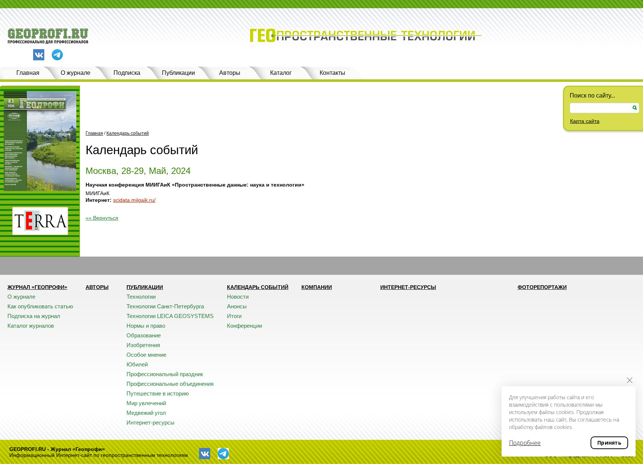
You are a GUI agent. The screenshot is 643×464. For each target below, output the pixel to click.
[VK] (38, 54)
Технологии (141, 296)
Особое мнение (146, 355)
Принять (609, 442)
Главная (27, 73)
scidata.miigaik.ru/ (134, 200)
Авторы (229, 73)
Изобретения (143, 345)
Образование (144, 335)
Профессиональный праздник (165, 374)
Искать (635, 107)
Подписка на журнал (33, 316)
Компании (316, 287)
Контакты (332, 73)
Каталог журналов (30, 325)
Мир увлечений (146, 403)
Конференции (244, 325)
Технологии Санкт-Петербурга (165, 306)
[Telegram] (57, 55)
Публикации (178, 73)
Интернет (98, 200)
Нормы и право (146, 325)
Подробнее (525, 442)
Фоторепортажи (542, 287)
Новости (238, 296)
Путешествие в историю (158, 393)
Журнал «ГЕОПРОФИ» (37, 287)
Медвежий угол (146, 413)
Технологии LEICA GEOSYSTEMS (170, 316)
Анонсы (237, 306)
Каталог (281, 73)
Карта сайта (584, 121)
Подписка (126, 73)
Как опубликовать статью (40, 306)
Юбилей (137, 364)
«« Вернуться (102, 218)
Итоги (234, 316)
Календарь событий (127, 133)
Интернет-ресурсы (151, 422)
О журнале (75, 73)
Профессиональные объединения (170, 384)
